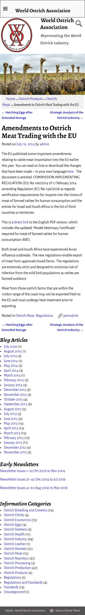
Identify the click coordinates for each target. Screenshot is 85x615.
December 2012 (15, 447)
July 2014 (10, 356)
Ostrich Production (17, 568)
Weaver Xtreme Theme (67, 610)
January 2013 (13, 442)
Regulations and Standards (23, 582)
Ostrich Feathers (15, 529)
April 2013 (11, 428)
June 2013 (11, 419)
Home (10, 99)
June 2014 (11, 361)
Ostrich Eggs (13, 525)
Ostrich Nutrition (16, 558)
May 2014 (11, 366)
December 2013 (15, 390)
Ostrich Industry (15, 539)
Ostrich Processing (17, 563)
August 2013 (12, 409)
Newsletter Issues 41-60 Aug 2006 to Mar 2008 (34, 488)
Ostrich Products (31, 99)
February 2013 (14, 438)
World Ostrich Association (57, 24)
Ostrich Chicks (14, 515)
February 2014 (14, 380)
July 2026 (10, 346)
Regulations (44, 316)
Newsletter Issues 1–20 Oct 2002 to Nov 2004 (32, 471)
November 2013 (15, 395)
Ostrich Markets (15, 549)
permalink (70, 316)
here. (71, 171)
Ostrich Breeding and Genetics (25, 510)
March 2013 (12, 433)
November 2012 (15, 452)
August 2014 (13, 351)
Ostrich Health (14, 534)
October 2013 (13, 399)
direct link (21, 222)
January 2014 (13, 385)
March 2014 (12, 375)
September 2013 (15, 404)
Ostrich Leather (15, 544)
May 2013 (10, 423)
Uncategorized (14, 592)
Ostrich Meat (25, 316)
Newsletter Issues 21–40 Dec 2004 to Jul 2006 (33, 479)
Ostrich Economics (17, 520)
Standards (11, 587)
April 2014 (11, 370)
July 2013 (10, 414)
